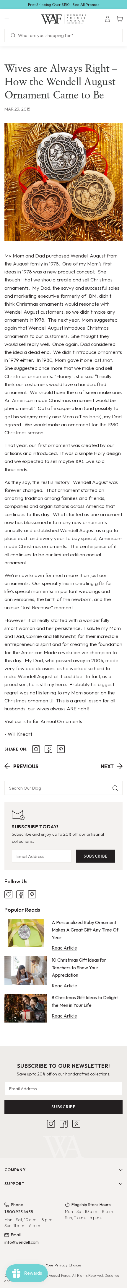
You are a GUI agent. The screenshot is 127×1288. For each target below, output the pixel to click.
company (14, 1169)
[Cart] (120, 19)
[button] (21, 19)
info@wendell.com (21, 1242)
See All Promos (86, 4)
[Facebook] (20, 894)
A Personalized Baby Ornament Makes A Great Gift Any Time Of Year (85, 929)
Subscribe (96, 856)
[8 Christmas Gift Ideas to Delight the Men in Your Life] (25, 1008)
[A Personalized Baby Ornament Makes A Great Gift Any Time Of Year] (25, 933)
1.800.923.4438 (18, 1211)
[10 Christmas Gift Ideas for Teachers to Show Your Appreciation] (25, 970)
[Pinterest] (32, 894)
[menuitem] (107, 19)
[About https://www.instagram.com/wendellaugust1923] (36, 749)
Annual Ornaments (61, 721)
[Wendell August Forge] (64, 19)
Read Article (64, 948)
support (14, 1183)
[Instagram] (8, 894)
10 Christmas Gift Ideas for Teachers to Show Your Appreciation (79, 967)
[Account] (107, 19)
